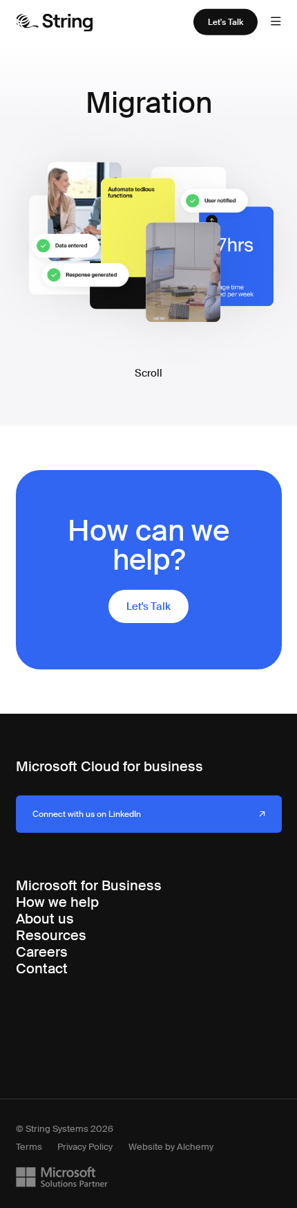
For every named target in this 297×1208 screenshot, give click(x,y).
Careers (42, 952)
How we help (57, 902)
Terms (29, 1147)
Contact (42, 968)
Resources (51, 935)
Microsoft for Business (89, 885)
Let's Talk (225, 22)
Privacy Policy (85, 1147)
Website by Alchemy (170, 1147)
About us (45, 919)
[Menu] (275, 22)
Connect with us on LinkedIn (86, 814)
